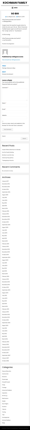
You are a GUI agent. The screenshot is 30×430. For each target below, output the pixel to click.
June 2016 (4, 200)
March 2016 (5, 208)
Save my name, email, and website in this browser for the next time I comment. (13, 124)
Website (4, 115)
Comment (5, 87)
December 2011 (5, 347)
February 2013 (5, 309)
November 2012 (6, 317)
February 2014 (5, 276)
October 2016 (5, 189)
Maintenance (5, 398)
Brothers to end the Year (8, 155)
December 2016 (6, 184)
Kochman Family (15, 3)
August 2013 (5, 292)
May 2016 (4, 203)
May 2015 (4, 235)
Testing (4, 412)
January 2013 (5, 312)
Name (4, 103)
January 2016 (5, 214)
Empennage (5, 379)
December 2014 (6, 249)
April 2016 (4, 205)
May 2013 (4, 301)
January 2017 (5, 181)
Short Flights (5, 403)
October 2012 (5, 320)
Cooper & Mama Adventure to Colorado (11, 149)
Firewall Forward (6, 382)
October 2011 (5, 352)
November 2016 (6, 186)
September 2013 (6, 290)
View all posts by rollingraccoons (11, 59)
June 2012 (4, 331)
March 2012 (5, 339)
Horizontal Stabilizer (7, 390)
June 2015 (4, 233)
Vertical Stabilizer (6, 420)
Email (4, 109)
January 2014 (5, 279)
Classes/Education (6, 371)
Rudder (4, 401)
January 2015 (5, 246)
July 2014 (4, 263)
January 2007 (5, 358)
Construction (5, 374)
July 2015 (4, 230)
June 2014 (4, 265)
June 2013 (4, 298)
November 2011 (5, 350)
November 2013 (6, 284)
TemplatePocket (14, 428)
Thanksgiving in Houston (8, 160)
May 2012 (4, 333)
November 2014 (6, 252)
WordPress (26, 428)
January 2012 (5, 344)
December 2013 (6, 282)
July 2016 (4, 197)
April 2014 (4, 271)
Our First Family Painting (8, 152)
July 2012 (4, 328)
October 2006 (5, 360)
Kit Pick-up (4, 395)
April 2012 (4, 336)
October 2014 (5, 254)
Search (4, 136)
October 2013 (5, 287)
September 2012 (6, 322)
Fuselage (4, 387)
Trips (3, 414)
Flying (3, 384)
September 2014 (6, 257)
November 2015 (6, 219)
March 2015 (5, 241)
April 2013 (4, 303)
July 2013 (4, 295)
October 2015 (5, 222)
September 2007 (6, 355)
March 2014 (5, 273)
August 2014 (5, 260)
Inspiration (4, 393)
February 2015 (5, 243)
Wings (3, 423)
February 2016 (5, 211)
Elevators (4, 376)
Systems (4, 406)
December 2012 (6, 314)
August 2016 (5, 194)
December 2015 (6, 216)
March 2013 (5, 306)
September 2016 (6, 192)
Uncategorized (5, 417)
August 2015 (5, 227)
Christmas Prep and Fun (7, 157)
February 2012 (5, 341)
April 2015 (4, 238)
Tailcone (4, 409)
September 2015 (6, 224)
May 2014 (4, 268)
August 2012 (5, 325)
